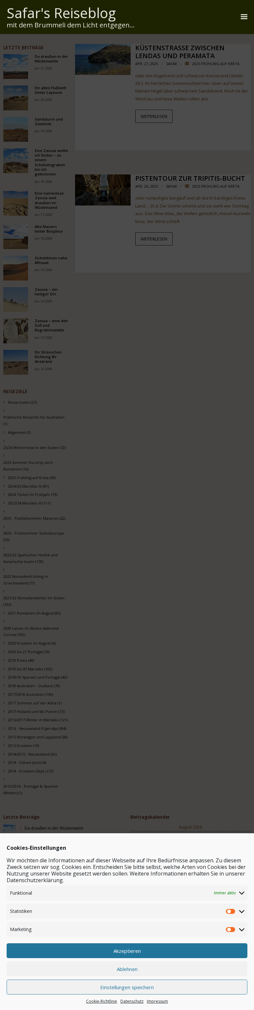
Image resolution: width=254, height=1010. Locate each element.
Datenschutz (132, 1001)
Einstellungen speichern (127, 987)
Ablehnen (127, 969)
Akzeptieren (127, 951)
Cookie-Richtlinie (101, 1001)
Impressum (157, 1001)
